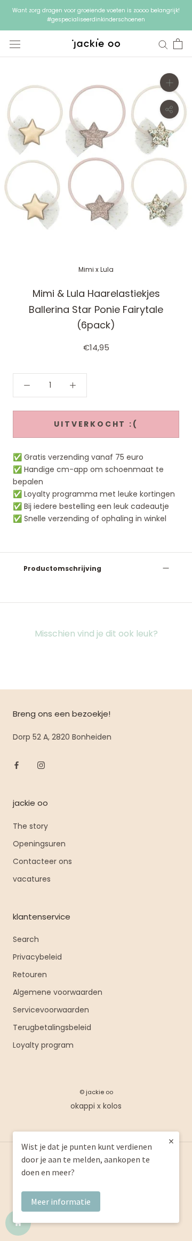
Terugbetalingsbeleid (52, 1027)
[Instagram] (41, 765)
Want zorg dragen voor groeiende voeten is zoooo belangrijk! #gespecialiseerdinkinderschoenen (96, 14)
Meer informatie (61, 1201)
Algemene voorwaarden (57, 992)
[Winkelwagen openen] (177, 43)
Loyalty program (43, 1045)
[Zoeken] (163, 44)
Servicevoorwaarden (51, 1009)
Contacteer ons (42, 861)
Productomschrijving (62, 568)
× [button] (171, 1141)
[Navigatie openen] (15, 44)
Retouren (30, 974)
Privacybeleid (37, 957)
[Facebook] (16, 765)
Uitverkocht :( (96, 424)
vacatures (32, 879)
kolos (112, 1106)
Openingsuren (39, 843)
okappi (82, 1106)
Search (26, 939)
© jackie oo (96, 1092)
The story (30, 826)
